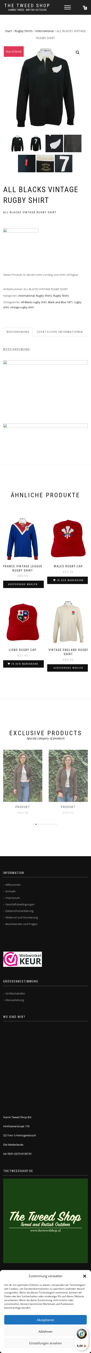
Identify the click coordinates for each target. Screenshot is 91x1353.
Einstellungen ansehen (45, 1343)
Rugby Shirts (24, 31)
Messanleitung (15, 1000)
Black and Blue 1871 (60, 302)
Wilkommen (13, 885)
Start (8, 31)
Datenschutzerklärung (19, 911)
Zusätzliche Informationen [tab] (60, 331)
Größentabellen (15, 993)
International (44, 31)
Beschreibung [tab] (18, 331)
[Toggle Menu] (67, 7)
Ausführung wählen (23, 584)
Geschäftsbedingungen (20, 904)
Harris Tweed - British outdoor (27, 9)
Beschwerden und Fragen (21, 924)
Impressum (13, 898)
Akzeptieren (45, 1320)
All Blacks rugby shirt (34, 302)
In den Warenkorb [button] (70, 580)
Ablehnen (45, 1331)
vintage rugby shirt (22, 307)
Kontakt (11, 891)
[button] (85, 1276)
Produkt (22, 807)
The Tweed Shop (27, 5)
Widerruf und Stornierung (22, 917)
